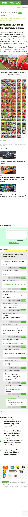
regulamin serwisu (14, 486)
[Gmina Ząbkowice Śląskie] (11, 469)
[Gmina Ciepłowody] (22, 469)
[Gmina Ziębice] (3, 477)
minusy (18, 267)
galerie (10, 18)
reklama (9, 484)
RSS (4, 484)
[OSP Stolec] (9, 477)
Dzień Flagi (2, 145)
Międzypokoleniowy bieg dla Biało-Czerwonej (12, 144)
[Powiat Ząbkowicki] (4, 469)
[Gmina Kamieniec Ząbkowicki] (3, 473)
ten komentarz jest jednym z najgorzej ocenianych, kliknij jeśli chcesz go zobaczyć (15, 389)
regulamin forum (20, 240)
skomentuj (24, 267)
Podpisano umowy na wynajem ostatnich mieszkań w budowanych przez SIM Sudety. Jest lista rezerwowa (13, 179)
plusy (13, 267)
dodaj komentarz (14, 242)
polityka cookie (23, 486)
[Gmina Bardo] (16, 469)
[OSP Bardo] (14, 477)
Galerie (20, 12)
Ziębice (24, 144)
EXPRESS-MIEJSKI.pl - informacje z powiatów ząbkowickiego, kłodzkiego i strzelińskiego (10, 2)
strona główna (4, 18)
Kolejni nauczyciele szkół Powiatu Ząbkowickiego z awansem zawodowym (11, 452)
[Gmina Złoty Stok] (20, 473)
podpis (3, 229)
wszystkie (19, 7)
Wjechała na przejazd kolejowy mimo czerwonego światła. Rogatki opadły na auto (12, 424)
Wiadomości (3, 12)
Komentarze (4, 15)
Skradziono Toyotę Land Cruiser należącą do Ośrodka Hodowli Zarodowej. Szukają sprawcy (13, 433)
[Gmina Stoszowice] (11, 473)
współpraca (14, 484)
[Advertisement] (14, 213)
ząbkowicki (24, 7)
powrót (3, 411)
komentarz (3, 232)
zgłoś (9, 267)
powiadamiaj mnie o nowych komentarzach (16, 251)
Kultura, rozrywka (12, 12)
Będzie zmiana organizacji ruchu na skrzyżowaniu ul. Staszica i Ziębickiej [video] (13, 442)
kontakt (20, 484)
